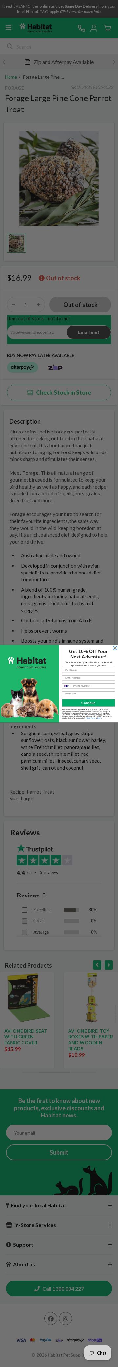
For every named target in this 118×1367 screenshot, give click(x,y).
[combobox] (66, 685)
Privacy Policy (90, 718)
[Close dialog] (115, 648)
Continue (88, 702)
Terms (99, 718)
